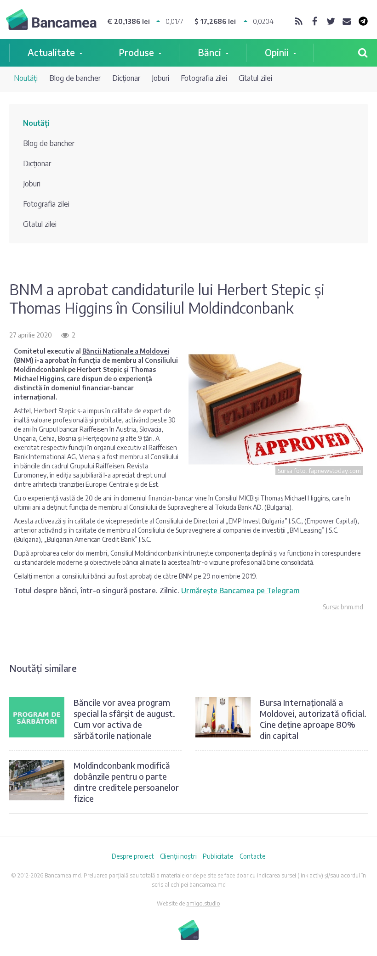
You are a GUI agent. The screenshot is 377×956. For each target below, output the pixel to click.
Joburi (160, 78)
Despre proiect (133, 856)
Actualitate (51, 52)
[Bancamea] (51, 20)
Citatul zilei (255, 78)
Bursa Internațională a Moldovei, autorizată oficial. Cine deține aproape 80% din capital (313, 719)
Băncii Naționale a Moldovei (125, 351)
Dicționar (126, 78)
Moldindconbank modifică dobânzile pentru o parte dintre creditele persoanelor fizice (126, 782)
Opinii (277, 52)
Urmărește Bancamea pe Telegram (240, 590)
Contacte (253, 856)
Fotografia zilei (204, 78)
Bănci (209, 52)
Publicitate (218, 856)
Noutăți (26, 78)
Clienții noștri (178, 856)
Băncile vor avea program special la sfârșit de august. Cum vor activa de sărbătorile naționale (124, 719)
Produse (136, 52)
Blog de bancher (75, 78)
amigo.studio (203, 903)
